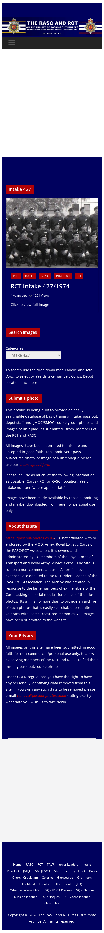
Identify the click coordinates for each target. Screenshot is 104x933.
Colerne (47, 877)
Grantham (84, 877)
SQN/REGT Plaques (58, 890)
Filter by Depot (75, 871)
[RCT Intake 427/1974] (52, 233)
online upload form (34, 464)
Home (17, 864)
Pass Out (13, 871)
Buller (29, 276)
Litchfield (28, 884)
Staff (57, 871)
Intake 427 (63, 276)
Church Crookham (25, 877)
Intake (45, 276)
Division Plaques (25, 897)
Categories (14, 348)
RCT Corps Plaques (77, 897)
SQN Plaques (85, 890)
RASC (29, 864)
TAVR (50, 864)
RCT (79, 276)
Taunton (44, 884)
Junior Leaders (68, 864)
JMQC (27, 871)
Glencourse (65, 877)
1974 (16, 276)
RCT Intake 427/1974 (40, 286)
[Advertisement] (52, 103)
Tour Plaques (50, 897)
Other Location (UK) (68, 884)
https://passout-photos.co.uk (30, 538)
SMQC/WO (42, 871)
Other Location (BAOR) (25, 890)
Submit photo (52, 903)
